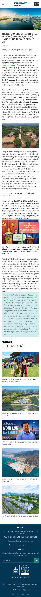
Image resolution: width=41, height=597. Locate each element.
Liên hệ (22, 590)
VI (38, 4)
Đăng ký (36, 560)
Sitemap (29, 590)
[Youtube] (27, 594)
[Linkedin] (23, 594)
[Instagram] (18, 594)
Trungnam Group (8, 65)
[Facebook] (13, 594)
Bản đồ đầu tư (14, 590)
